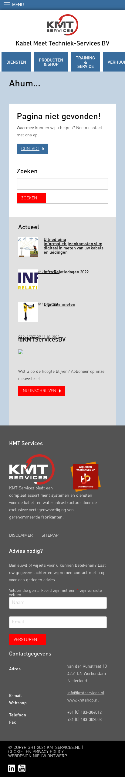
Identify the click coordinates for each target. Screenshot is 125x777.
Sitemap (50, 535)
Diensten (16, 62)
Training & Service (85, 62)
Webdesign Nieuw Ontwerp (37, 756)
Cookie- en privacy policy (36, 752)
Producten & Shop (51, 62)
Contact (30, 149)
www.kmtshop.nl (83, 700)
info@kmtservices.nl (85, 693)
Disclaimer (21, 535)
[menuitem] (16, 62)
